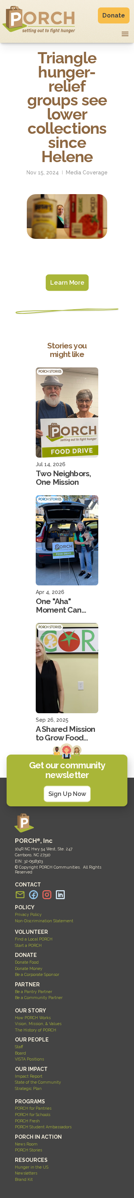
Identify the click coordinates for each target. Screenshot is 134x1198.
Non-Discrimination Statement (44, 921)
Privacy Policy (28, 914)
